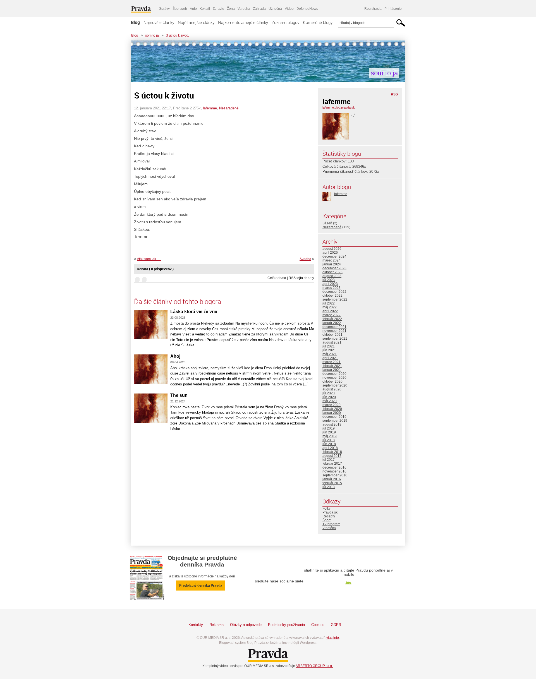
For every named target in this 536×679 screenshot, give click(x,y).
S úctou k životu (178, 35)
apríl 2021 (330, 358)
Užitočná (275, 9)
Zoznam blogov (285, 22)
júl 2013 (328, 487)
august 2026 (331, 249)
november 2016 (334, 471)
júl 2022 (328, 303)
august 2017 (331, 456)
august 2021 (331, 342)
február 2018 (332, 452)
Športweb (180, 9)
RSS (394, 94)
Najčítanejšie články (196, 22)
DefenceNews (307, 9)
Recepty (328, 516)
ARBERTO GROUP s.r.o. (314, 666)
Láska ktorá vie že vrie (193, 311)
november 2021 (334, 331)
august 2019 (331, 424)
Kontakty (195, 625)
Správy (164, 9)
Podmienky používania (286, 625)
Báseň (327, 223)
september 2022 (334, 299)
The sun (179, 395)
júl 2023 (328, 280)
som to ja (152, 35)
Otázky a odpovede (246, 625)
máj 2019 (329, 436)
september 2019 (334, 421)
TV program (331, 524)
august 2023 (331, 276)
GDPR (336, 625)
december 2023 (334, 268)
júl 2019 (328, 428)
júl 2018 (328, 440)
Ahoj (175, 356)
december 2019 (334, 417)
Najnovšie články (158, 22)
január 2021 (331, 370)
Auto (193, 9)
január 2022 (331, 323)
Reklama (216, 625)
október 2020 (332, 381)
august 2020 (331, 389)
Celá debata (276, 278)
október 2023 (332, 272)
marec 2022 (331, 315)
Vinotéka (329, 528)
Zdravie (218, 9)
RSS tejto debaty (301, 278)
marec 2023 (331, 288)
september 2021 (334, 338)
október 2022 (332, 295)
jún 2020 (329, 397)
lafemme (210, 108)
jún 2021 (329, 350)
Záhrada (259, 9)
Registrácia (373, 9)
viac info (332, 638)
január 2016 (331, 479)
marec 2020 (331, 405)
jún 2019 (329, 432)
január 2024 (331, 264)
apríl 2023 (330, 284)
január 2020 (331, 413)
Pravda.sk (330, 512)
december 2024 (334, 256)
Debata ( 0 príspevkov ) (155, 269)
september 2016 (334, 475)
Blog (135, 22)
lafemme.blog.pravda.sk (338, 107)
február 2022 (332, 319)
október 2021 (332, 335)
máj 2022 (329, 307)
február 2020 (332, 409)
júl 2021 (328, 346)
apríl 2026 (330, 253)
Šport (326, 520)
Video (289, 9)
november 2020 (334, 378)
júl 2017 (328, 460)
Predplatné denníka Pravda (200, 585)
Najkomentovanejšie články (243, 22)
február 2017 (332, 464)
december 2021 (334, 327)
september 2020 (334, 385)
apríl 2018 (330, 448)
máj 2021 (329, 354)
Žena (231, 9)
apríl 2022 (330, 311)
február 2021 (332, 366)
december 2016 (334, 467)
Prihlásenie (393, 9)
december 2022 (334, 292)
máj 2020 (329, 401)
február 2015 (332, 483)
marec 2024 (331, 260)
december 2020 (334, 374)
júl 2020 (328, 393)
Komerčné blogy (317, 22)
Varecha (244, 9)
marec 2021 (331, 362)
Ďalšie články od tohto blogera (177, 301)
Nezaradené (228, 108)
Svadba (305, 259)
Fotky (326, 508)
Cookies (317, 625)
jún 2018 (329, 444)
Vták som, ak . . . (149, 259)
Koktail (205, 9)
